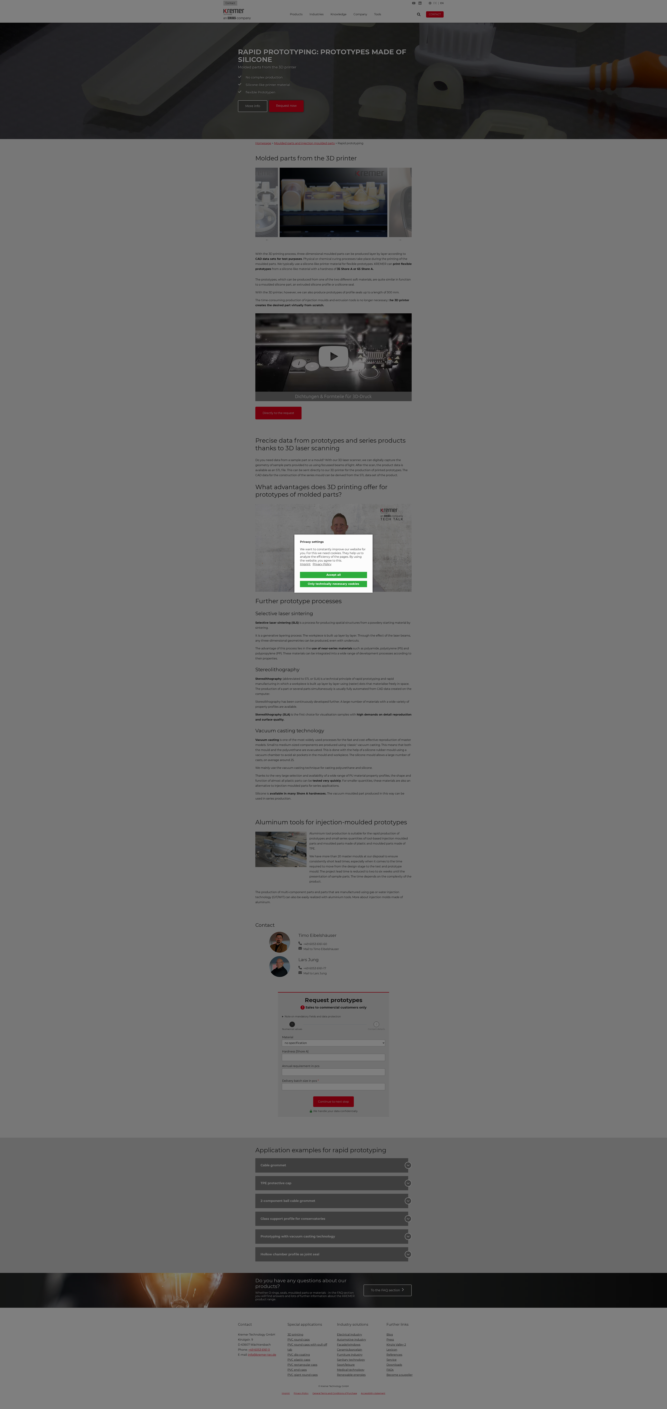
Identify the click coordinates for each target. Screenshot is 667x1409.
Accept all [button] (333, 574)
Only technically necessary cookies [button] (333, 584)
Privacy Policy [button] (322, 564)
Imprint (305, 564)
